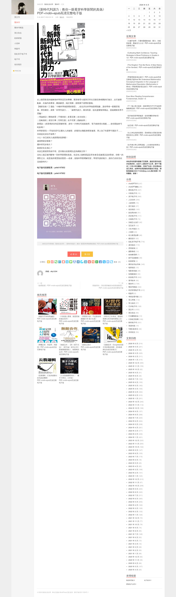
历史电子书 (132, 216)
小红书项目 (132, 228)
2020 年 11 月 (133, 560)
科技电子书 (132, 277)
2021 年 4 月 (133, 544)
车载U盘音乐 (133, 329)
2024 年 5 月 (133, 424)
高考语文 (131, 332)
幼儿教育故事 (133, 235)
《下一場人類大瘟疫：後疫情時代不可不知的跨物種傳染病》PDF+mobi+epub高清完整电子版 (144, 107)
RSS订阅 (18, 71)
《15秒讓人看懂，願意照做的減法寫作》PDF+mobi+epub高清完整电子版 (69, 320)
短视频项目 (132, 274)
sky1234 (54, 271)
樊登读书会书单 (134, 264)
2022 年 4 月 (133, 505)
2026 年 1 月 (133, 359)
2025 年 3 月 (133, 392)
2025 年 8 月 (133, 376)
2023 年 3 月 (133, 469)
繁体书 (17, 22)
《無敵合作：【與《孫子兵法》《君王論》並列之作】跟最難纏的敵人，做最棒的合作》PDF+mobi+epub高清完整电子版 (69, 349)
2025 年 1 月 (133, 398)
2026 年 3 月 (133, 353)
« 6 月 (128, 30)
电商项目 (131, 267)
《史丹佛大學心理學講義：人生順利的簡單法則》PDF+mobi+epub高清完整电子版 (143, 145)
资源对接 (131, 325)
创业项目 (18, 64)
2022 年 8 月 (133, 492)
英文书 (17, 17)
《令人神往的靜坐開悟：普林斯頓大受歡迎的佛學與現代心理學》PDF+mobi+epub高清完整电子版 (144, 135)
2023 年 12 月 (133, 440)
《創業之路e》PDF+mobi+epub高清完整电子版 (90, 347)
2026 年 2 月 (133, 356)
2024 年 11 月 (133, 405)
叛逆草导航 (129, 580)
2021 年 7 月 (133, 534)
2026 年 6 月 (133, 343)
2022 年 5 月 (133, 502)
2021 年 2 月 (133, 550)
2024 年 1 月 (133, 437)
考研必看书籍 (133, 296)
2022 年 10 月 (133, 485)
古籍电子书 (132, 219)
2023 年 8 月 (133, 453)
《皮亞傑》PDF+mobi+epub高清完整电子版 (142, 125)
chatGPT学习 (133, 183)
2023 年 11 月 (133, 443)
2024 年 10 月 (133, 408)
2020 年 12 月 (133, 556)
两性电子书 (132, 190)
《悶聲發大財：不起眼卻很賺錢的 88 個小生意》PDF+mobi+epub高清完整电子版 (91, 320)
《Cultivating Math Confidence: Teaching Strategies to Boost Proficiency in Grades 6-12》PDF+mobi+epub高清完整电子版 (142, 55)
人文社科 (131, 199)
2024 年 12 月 (133, 401)
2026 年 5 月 (133, 346)
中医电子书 (132, 193)
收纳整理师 (132, 254)
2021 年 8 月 (133, 531)
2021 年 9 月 (133, 527)
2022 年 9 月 (133, 489)
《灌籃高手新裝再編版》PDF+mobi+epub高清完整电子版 (47, 318)
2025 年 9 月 (133, 372)
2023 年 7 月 (133, 456)
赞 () (75, 254)
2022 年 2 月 (133, 511)
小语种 (17, 43)
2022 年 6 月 (133, 498)
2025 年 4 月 (133, 388)
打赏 (88, 254)
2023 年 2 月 (133, 472)
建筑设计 (131, 238)
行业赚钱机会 (133, 316)
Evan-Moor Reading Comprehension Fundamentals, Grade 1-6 (140, 97)
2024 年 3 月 (133, 430)
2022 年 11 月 (133, 482)
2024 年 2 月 (133, 434)
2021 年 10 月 (133, 524)
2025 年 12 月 (133, 363)
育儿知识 (131, 303)
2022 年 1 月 (133, 514)
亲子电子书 (132, 196)
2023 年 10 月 (133, 447)
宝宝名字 (131, 225)
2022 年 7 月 (133, 495)
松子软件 (147, 580)
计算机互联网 (133, 319)
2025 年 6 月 (133, 382)
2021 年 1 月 (133, 553)
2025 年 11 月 (133, 366)
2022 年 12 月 (133, 479)
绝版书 (17, 48)
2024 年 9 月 (133, 411)
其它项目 (131, 206)
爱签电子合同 (130, 584)
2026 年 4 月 (133, 350)
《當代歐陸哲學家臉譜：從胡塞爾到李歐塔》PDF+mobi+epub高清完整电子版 (143, 116)
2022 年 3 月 (133, 508)
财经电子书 (132, 322)
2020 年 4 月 (133, 569)
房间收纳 (131, 248)
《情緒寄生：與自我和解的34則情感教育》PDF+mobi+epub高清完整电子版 (107, 286)
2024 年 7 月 (133, 418)
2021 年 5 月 (133, 540)
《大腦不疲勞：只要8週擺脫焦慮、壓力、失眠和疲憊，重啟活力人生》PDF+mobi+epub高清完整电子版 (143, 43)
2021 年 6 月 (133, 537)
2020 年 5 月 (133, 566)
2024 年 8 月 (133, 414)
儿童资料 (131, 203)
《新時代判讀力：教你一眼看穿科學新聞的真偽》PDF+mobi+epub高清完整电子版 (71, 11)
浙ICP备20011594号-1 (81, 592)
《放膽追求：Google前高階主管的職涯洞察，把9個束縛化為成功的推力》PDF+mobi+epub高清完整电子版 (113, 349)
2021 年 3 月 (133, 547)
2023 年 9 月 (133, 450)
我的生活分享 (22, 7)
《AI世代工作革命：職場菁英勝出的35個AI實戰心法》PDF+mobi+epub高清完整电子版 (113, 320)
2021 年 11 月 (133, 521)
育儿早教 (131, 300)
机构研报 (18, 38)
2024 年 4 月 (133, 427)
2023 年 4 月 (133, 466)
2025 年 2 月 (133, 395)
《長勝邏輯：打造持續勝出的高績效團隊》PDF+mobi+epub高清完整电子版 (47, 379)
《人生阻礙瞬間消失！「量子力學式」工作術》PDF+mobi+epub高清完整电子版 (69, 379)
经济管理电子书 (134, 290)
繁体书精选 (18, 27)
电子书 (17, 59)
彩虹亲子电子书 (20, 54)
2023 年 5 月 (133, 463)
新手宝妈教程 (133, 258)
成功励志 (131, 245)
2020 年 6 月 (133, 563)
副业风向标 (132, 212)
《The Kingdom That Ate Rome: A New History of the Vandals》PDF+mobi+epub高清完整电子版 (144, 67)
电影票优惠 (132, 270)
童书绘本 (131, 280)
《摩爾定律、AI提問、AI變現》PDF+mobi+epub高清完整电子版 (47, 347)
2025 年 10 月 (133, 369)
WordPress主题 (65, 592)
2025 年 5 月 (133, 385)
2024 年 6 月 (133, 421)
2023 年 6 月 (133, 460)
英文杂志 (18, 32)
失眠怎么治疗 (133, 222)
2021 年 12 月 (133, 518)
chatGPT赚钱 (133, 186)
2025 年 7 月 (133, 379)
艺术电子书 (132, 306)
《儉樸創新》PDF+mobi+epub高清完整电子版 (54, 285)
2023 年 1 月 (133, 476)
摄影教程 (131, 251)
